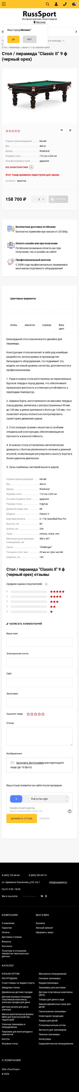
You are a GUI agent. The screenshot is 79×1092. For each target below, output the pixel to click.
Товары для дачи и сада (51, 999)
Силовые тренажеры (49, 978)
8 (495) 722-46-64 (11, 875)
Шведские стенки (11, 987)
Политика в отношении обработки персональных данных (15, 954)
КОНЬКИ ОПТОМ (10, 974)
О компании (8, 923)
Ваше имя (12, 633)
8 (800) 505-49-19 (38, 875)
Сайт (9, 673)
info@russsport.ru (58, 882)
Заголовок (12, 693)
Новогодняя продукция (51, 1016)
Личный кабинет (44, 928)
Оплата (6, 932)
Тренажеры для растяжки (52, 987)
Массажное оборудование (52, 974)
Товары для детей (48, 1020)
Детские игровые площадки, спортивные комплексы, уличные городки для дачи (16, 1000)
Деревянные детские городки (17, 992)
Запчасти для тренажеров (52, 1030)
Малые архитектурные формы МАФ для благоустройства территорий (17, 1017)
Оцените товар (14, 713)
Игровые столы (10, 1043)
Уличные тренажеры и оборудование (13, 1025)
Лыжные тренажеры (49, 1034)
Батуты (6, 1039)
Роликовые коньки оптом (52, 1025)
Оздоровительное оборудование (56, 1043)
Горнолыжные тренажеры (52, 1011)
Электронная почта (17, 653)
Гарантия (7, 928)
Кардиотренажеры (48, 983)
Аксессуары (45, 1039)
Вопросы (6, 941)
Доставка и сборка (12, 937)
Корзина (40, 923)
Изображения (14, 753)
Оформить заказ (44, 932)
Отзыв (10, 723)
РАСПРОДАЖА (9, 978)
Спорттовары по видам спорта (18, 983)
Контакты (7, 946)
